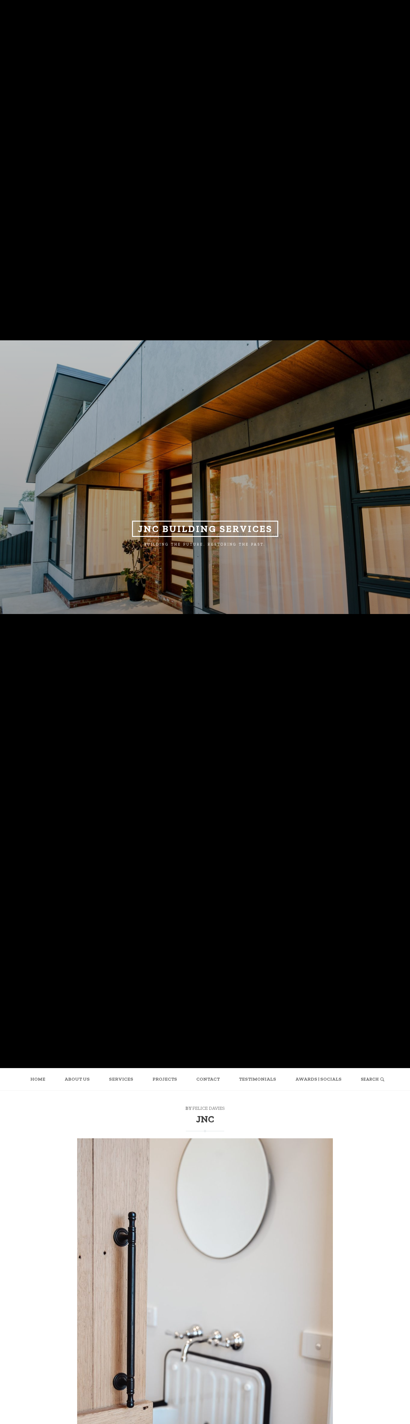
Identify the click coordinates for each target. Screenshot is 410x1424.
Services (121, 1079)
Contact (208, 1079)
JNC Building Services (205, 528)
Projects (164, 1079)
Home (37, 1079)
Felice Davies (208, 1108)
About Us (77, 1079)
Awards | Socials (318, 1079)
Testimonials (257, 1079)
